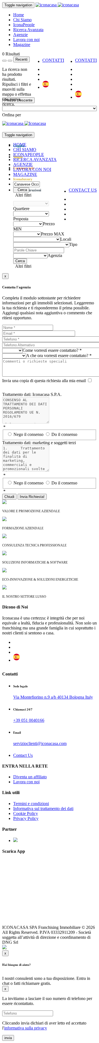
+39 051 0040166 (28, 720)
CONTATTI (86, 60)
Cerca (21, 190)
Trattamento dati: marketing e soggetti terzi (39, 442)
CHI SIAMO (24, 149)
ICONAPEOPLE (28, 154)
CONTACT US (83, 190)
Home (18, 14)
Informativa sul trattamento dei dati (43, 808)
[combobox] (11, 114)
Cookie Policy (25, 813)
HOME (19, 144)
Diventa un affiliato (30, 776)
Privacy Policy (25, 818)
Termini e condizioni (31, 803)
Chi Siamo (22, 19)
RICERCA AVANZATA (35, 159)
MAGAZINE (25, 174)
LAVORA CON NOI (32, 169)
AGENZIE (23, 164)
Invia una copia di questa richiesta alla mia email (44, 380)
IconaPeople (24, 24)
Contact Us (23, 755)
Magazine (21, 44)
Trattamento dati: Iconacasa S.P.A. (32, 394)
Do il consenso (64, 434)
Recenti (21, 59)
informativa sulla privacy (25, 1028)
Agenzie (20, 34)
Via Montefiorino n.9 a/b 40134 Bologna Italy (53, 697)
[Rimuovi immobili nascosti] (10, 60)
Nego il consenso (29, 434)
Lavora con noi (26, 39)
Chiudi (9, 497)
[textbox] (11, 114)
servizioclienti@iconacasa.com (40, 743)
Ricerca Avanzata (28, 29)
